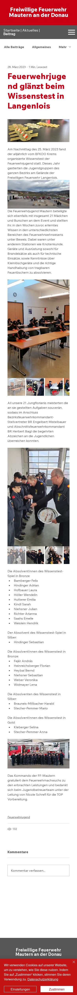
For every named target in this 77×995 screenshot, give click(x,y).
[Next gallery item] (65, 329)
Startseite (11, 30)
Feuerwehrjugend (19, 817)
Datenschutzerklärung (42, 979)
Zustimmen (57, 989)
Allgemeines (41, 47)
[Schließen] (71, 964)
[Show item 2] (35, 387)
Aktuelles (30, 30)
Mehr (63, 47)
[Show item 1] (16, 387)
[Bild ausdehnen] (38, 329)
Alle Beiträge (14, 47)
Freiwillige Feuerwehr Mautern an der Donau (38, 12)
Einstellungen (20, 989)
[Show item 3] (54, 387)
